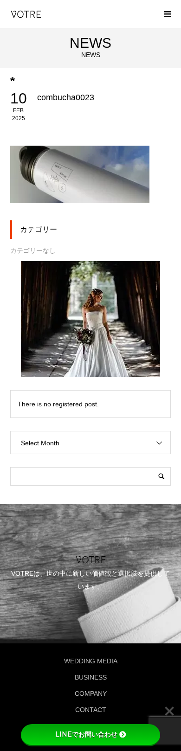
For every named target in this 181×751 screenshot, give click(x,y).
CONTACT (90, 709)
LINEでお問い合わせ (86, 734)
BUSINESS (91, 677)
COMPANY (91, 693)
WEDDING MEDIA (90, 661)
